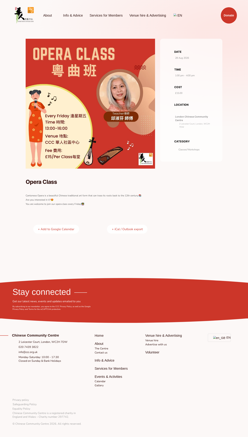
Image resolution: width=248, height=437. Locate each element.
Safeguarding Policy (25, 404)
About (47, 15)
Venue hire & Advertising (147, 15)
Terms (31, 309)
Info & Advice (73, 15)
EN (227, 337)
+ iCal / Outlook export (127, 229)
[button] (99, 344)
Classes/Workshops (189, 149)
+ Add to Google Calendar (56, 229)
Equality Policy (21, 409)
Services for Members (106, 15)
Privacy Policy (66, 306)
